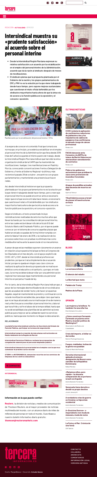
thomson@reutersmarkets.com (21, 420)
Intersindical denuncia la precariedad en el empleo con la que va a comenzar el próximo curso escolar (32, 348)
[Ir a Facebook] (48, 2)
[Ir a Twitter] (52, 2)
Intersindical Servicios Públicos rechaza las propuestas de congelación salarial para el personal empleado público (30, 341)
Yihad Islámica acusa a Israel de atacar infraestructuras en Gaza (78, 200)
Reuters (9, 403)
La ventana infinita (74, 269)
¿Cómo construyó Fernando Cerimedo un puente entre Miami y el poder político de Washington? (78, 319)
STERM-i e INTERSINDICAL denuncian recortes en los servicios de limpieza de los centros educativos (32, 355)
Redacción (9, 27)
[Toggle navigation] (4, 16)
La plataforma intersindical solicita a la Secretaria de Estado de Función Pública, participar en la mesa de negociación (32, 327)
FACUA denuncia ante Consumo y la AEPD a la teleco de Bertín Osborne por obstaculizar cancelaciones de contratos (78, 157)
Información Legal (80, 460)
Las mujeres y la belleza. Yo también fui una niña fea (78, 307)
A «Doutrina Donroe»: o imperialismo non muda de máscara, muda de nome (77, 412)
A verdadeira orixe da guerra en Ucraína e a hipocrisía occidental (78, 399)
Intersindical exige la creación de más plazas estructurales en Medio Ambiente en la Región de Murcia (31, 334)
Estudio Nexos (37, 472)
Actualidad (20, 27)
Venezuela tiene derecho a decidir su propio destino (77, 388)
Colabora (76, 452)
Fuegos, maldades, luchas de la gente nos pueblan (78, 345)
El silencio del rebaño (75, 274)
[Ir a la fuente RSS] (62, 2)
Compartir (14, 365)
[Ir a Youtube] (57, 2)
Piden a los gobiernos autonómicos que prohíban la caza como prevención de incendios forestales (79, 173)
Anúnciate (76, 455)
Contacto (76, 449)
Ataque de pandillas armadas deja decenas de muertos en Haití (79, 187)
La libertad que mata (75, 280)
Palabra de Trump (74, 285)
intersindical (11, 373)
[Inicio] (10, 8)
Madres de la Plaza (74, 290)
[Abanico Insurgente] (79, 89)
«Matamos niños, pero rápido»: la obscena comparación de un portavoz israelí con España (78, 375)
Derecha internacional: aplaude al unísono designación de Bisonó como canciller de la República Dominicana (78, 359)
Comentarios (77, 457)
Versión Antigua (79, 463)
